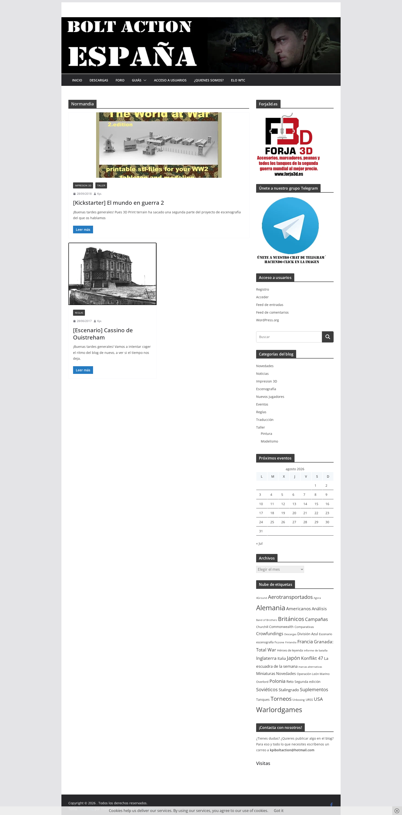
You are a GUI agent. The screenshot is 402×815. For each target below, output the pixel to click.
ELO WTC (238, 80)
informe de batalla (316, 650)
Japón (293, 657)
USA (318, 699)
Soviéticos (267, 689)
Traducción (265, 419)
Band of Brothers (266, 620)
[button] (144, 80)
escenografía (265, 642)
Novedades (265, 366)
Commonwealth (281, 626)
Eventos (262, 404)
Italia (282, 658)
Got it (279, 810)
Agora (317, 598)
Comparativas (304, 627)
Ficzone (279, 642)
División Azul (307, 633)
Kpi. (99, 194)
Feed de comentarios (272, 312)
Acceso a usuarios (170, 80)
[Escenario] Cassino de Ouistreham (103, 333)
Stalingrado (289, 689)
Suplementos (314, 689)
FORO (120, 80)
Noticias (262, 373)
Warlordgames (279, 709)
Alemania (270, 607)
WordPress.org (267, 320)
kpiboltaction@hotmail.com (292, 750)
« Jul (259, 543)
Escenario (325, 634)
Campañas (316, 619)
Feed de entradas (269, 304)
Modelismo (269, 441)
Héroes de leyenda (290, 650)
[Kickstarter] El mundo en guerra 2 (118, 202)
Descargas (99, 80)
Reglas (79, 312)
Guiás (136, 80)
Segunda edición (308, 681)
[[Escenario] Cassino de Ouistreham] (112, 274)
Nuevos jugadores (270, 396)
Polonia (277, 681)
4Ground (261, 598)
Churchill (262, 627)
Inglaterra (266, 658)
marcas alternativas (310, 666)
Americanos (298, 609)
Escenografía (266, 389)
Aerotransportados (290, 596)
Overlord (262, 682)
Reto (290, 681)
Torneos (281, 698)
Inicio (77, 80)
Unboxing (298, 699)
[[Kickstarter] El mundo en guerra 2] (158, 145)
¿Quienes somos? (209, 80)
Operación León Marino (313, 674)
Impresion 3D (83, 185)
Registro (262, 289)
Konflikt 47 (312, 658)
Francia (305, 641)
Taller (101, 185)
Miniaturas (265, 673)
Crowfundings (269, 633)
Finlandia (290, 642)
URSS (309, 700)
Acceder (262, 297)
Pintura (266, 433)
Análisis (319, 608)
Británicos (291, 619)
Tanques (263, 699)
